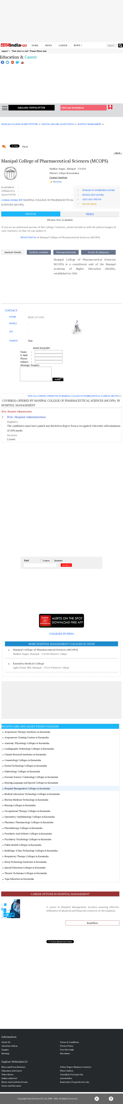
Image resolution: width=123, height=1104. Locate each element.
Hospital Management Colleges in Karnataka (27, 788)
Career (63, 45)
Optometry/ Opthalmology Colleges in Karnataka (29, 816)
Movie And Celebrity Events (15, 1082)
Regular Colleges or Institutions (20, 124)
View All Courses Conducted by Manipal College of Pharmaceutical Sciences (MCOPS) (73, 396)
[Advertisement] (61, 21)
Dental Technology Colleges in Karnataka (25, 765)
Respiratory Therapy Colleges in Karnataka (26, 856)
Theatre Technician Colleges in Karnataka (25, 873)
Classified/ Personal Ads (71, 1074)
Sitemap (5, 1053)
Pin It (25, 146)
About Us (6, 1042)
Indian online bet (9, 1078)
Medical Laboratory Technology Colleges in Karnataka (32, 793)
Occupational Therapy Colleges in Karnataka (27, 810)
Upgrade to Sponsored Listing (98, 190)
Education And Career (12, 1070)
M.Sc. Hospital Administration (17, 411)
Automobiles (66, 1078)
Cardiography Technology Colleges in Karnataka (29, 748)
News (48, 45)
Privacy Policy (66, 1045)
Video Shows (8, 1074)
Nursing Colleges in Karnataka (20, 805)
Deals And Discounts (11, 1085)
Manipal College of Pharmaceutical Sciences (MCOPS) (45, 649)
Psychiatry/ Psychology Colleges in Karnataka (27, 839)
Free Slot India (67, 1049)
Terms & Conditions (69, 1042)
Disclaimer (65, 1053)
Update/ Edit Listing (93, 195)
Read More (92, 922)
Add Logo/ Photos (91, 199)
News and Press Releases (13, 1066)
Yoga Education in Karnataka (19, 878)
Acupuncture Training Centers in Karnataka (26, 737)
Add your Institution (72, 107)
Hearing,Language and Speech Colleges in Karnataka (31, 782)
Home (35, 45)
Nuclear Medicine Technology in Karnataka (26, 799)
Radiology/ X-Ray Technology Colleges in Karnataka (31, 850)
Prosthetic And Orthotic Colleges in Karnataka (28, 833)
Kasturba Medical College (28, 663)
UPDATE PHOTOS (28, 237)
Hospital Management (89, 124)
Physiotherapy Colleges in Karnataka (23, 828)
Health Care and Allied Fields (58, 124)
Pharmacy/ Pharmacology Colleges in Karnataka (28, 822)
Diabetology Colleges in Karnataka (22, 771)
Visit (30, 340)
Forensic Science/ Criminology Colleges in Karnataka (31, 776)
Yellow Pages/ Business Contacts (75, 1066)
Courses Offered (10, 200)
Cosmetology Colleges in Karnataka (22, 760)
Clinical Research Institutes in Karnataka (25, 754)
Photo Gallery (66, 1070)
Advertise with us (10, 1045)
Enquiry (5, 1049)
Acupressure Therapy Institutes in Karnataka (27, 731)
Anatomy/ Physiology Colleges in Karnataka (26, 743)
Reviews (57, 181)
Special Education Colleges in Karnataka (25, 867)
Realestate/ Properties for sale (74, 1082)
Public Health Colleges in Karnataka (22, 844)
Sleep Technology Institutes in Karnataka (25, 861)
